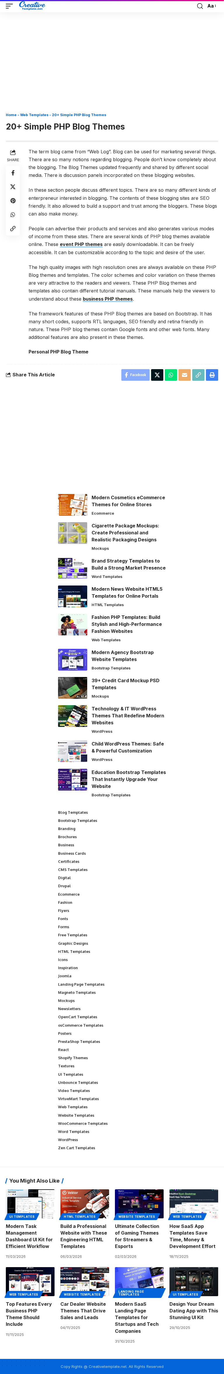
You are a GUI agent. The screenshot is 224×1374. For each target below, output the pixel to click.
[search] (200, 6)
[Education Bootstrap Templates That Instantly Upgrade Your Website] (72, 780)
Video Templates (74, 1090)
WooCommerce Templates (83, 1123)
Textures (66, 1066)
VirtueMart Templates (78, 1098)
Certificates (68, 861)
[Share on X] (13, 187)
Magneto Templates (77, 992)
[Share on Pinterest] (13, 201)
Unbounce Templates (78, 1082)
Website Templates (76, 1115)
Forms (63, 926)
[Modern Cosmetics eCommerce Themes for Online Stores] (72, 505)
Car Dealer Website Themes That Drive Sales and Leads (83, 1310)
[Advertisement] (112, 64)
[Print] (212, 375)
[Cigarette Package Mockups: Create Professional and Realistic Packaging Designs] (72, 533)
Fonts (63, 918)
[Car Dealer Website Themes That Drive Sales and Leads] (84, 1281)
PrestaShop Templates (79, 1041)
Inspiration (68, 967)
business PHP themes (108, 299)
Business (66, 845)
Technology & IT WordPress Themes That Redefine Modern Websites (128, 715)
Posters (64, 1033)
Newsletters (69, 1008)
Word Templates (107, 576)
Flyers (63, 910)
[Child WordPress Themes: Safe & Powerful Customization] (72, 751)
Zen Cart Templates (76, 1147)
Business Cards (72, 853)
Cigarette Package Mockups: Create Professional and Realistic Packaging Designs (125, 533)
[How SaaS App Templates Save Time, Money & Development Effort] (193, 1203)
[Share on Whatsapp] (13, 215)
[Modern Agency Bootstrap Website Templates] (72, 660)
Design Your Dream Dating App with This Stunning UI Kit (193, 1310)
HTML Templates (108, 604)
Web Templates (34, 115)
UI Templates (70, 1074)
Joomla (64, 976)
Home (11, 115)
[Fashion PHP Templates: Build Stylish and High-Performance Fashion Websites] (72, 624)
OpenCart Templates (77, 1016)
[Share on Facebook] (13, 173)
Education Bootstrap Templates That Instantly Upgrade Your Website (129, 779)
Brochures (67, 836)
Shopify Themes (73, 1057)
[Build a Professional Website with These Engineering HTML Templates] (84, 1203)
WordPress (102, 731)
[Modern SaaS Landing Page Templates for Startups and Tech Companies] (139, 1281)
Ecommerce (103, 513)
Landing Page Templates (81, 984)
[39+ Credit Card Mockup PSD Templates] (72, 688)
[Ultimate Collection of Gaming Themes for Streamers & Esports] (139, 1203)
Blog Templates (73, 812)
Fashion (65, 902)
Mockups (100, 548)
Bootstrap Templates (111, 668)
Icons (63, 959)
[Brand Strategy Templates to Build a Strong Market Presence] (72, 568)
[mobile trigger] (11, 6)
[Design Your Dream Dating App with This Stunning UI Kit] (193, 1281)
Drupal (64, 885)
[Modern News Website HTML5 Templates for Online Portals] (72, 596)
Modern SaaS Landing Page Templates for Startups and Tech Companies (137, 1317)
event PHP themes (81, 244)
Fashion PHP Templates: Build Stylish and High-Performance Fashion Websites (127, 624)
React (63, 1049)
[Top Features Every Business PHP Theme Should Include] (30, 1281)
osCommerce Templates (80, 1025)
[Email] (184, 375)
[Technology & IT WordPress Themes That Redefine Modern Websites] (72, 716)
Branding (66, 828)
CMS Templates (73, 869)
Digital (64, 877)
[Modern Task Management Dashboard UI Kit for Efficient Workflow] (30, 1203)
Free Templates (72, 935)
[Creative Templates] (33, 6)
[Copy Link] (13, 229)
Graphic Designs (73, 943)
